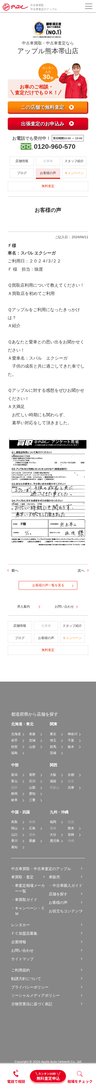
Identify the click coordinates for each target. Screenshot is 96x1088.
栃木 (71, 747)
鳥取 (14, 822)
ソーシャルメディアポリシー (35, 995)
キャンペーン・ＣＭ (30, 911)
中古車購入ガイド (67, 885)
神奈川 (72, 734)
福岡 (53, 822)
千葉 (71, 740)
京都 (71, 775)
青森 (32, 734)
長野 (32, 775)
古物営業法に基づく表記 (31, 1004)
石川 (32, 781)
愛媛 (32, 841)
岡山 (14, 828)
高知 (14, 847)
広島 (32, 828)
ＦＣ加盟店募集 (24, 933)
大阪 (53, 775)
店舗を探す (58, 894)
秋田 (14, 747)
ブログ (22, 173)
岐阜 (14, 800)
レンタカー (20, 925)
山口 (14, 834)
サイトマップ (22, 959)
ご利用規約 (20, 970)
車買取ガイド (26, 899)
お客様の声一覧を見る (48, 585)
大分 (53, 834)
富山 (14, 781)
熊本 (71, 828)
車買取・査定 (22, 877)
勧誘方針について (26, 978)
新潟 (14, 775)
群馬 (53, 747)
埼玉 (53, 740)
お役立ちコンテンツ (65, 911)
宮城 (32, 740)
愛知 (32, 794)
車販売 (54, 877)
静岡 (14, 794)
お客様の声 (48, 173)
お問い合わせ (22, 950)
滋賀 (53, 781)
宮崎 (71, 834)
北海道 (16, 734)
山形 (32, 747)
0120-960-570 (54, 146)
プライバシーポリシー (30, 987)
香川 (14, 841)
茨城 (53, 753)
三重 (32, 800)
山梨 (32, 787)
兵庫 (71, 787)
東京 (53, 734)
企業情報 (18, 942)
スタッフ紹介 (74, 161)
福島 (14, 753)
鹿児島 (54, 841)
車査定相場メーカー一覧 (30, 888)
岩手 (14, 740)
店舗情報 (21, 161)
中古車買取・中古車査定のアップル (41, 869)
